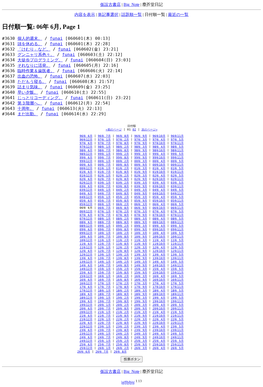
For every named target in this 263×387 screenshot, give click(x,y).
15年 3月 (140, 269)
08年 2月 (122, 218)
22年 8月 (122, 323)
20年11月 (177, 308)
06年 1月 (104, 204)
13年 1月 (104, 254)
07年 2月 (122, 211)
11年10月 (159, 244)
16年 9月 (140, 279)
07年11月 (177, 215)
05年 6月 (86, 200)
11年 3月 (140, 240)
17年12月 (86, 290)
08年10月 (159, 222)
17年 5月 (177, 283)
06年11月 (177, 208)
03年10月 (159, 186)
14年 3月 (140, 261)
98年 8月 (122, 150)
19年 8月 (122, 301)
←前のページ (114, 129)
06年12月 (86, 211)
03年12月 (86, 190)
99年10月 (159, 157)
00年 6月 (86, 164)
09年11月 (177, 229)
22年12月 (86, 326)
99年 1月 (104, 154)
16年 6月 (86, 279)
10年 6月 (86, 236)
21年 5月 (177, 312)
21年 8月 (122, 315)
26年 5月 (177, 348)
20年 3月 (140, 305)
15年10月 (159, 272)
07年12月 (86, 218)
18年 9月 (140, 294)
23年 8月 (122, 330)
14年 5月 (177, 261)
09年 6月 (86, 229)
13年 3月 (140, 254)
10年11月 (177, 236)
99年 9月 (140, 157)
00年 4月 (159, 161)
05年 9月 (140, 200)
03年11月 (177, 186)
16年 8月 (122, 279)
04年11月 (177, 193)
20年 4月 (159, 305)
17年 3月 (140, 283)
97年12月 (86, 146)
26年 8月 (120, 351)
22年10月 (159, 323)
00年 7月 (104, 164)
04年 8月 (122, 193)
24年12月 (86, 341)
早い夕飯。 (27, 92)
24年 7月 (104, 337)
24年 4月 (159, 333)
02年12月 (86, 182)
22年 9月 (140, 323)
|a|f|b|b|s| (128, 382)
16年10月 (159, 279)
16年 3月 (140, 276)
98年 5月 (177, 146)
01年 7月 (104, 172)
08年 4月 (159, 218)
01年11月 (177, 172)
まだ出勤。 (27, 114)
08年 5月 (177, 218)
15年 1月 (104, 269)
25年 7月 (104, 344)
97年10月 (159, 143)
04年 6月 (86, 193)
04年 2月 (122, 190)
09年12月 (86, 233)
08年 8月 (122, 222)
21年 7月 (104, 315)
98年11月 (177, 150)
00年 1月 (104, 161)
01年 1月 (104, 168)
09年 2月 (122, 226)
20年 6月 (86, 308)
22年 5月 (177, 319)
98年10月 (159, 150)
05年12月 (86, 204)
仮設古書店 (110, 4)
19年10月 (159, 301)
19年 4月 (159, 297)
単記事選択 (108, 14)
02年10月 (159, 179)
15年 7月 (104, 272)
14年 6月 (86, 265)
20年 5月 (177, 305)
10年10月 (159, 236)
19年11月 (177, 301)
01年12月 (86, 175)
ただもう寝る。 (31, 81)
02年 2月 (122, 175)
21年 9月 (140, 315)
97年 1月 (104, 139)
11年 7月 (104, 244)
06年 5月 (177, 204)
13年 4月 (159, 254)
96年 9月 (140, 136)
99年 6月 (86, 157)
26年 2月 (122, 348)
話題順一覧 (131, 14)
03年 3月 (140, 182)
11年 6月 (86, 244)
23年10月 (159, 330)
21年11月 (177, 315)
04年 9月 (140, 193)
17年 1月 (104, 283)
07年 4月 (159, 211)
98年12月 (86, 154)
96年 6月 (86, 136)
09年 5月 (177, 226)
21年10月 (159, 315)
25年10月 (159, 344)
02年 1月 (104, 175)
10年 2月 (122, 233)
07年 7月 (104, 215)
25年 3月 (140, 341)
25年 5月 (177, 341)
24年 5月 (177, 333)
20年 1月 (104, 305)
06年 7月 (104, 208)
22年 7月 (104, 323)
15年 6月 (86, 272)
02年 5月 (177, 175)
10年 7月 (104, 236)
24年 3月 (140, 333)
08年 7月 (104, 222)
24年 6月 (86, 337)
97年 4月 (159, 139)
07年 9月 (140, 215)
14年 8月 (122, 265)
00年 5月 (177, 161)
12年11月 (177, 251)
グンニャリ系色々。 (35, 54)
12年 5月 (177, 247)
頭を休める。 (29, 44)
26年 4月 (159, 348)
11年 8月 (122, 244)
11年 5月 (177, 240)
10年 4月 (159, 233)
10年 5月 (177, 233)
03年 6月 (86, 186)
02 (134, 129)
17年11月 (177, 287)
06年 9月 (140, 208)
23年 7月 (104, 330)
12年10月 (159, 251)
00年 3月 (140, 161)
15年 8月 (122, 272)
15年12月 (86, 276)
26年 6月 (83, 351)
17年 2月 (122, 283)
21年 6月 (86, 315)
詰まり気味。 (29, 87)
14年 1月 (104, 261)
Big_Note (131, 4)
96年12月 (86, 139)
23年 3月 (140, 326)
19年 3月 (140, 297)
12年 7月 (104, 251)
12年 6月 (86, 251)
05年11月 (177, 200)
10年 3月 (140, 233)
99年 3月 (140, 154)
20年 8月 (122, 308)
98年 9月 (140, 150)
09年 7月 (104, 229)
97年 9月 (140, 143)
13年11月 (177, 258)
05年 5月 (177, 197)
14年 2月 (122, 261)
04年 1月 (104, 190)
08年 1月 (104, 218)
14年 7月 (104, 265)
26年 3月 (140, 348)
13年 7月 (104, 258)
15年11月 (177, 272)
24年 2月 (122, 333)
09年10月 (159, 229)
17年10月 (159, 287)
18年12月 (86, 297)
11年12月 (86, 247)
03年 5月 (177, 182)
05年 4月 (159, 197)
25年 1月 (104, 341)
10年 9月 (140, 236)
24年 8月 (122, 337)
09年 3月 (140, 226)
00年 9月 (140, 164)
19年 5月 (177, 297)
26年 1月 (104, 348)
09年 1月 (104, 226)
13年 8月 (122, 258)
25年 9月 (140, 344)
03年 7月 (104, 186)
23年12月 (86, 333)
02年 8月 (122, 179)
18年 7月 (104, 294)
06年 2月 (122, 204)
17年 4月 (159, 283)
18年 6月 (86, 294)
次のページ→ (149, 129)
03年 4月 (159, 182)
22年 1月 (104, 319)
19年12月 (86, 305)
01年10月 (159, 172)
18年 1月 (104, 290)
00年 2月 (122, 161)
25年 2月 (122, 341)
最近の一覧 (178, 14)
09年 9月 (140, 229)
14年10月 (159, 265)
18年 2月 (122, 290)
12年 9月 (140, 251)
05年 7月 (104, 200)
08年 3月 (140, 218)
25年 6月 (86, 344)
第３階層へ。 (29, 103)
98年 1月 (104, 146)
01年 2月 (122, 168)
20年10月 (159, 308)
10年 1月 (104, 233)
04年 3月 (140, 190)
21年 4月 (159, 312)
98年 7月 (104, 150)
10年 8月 (122, 236)
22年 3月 (140, 319)
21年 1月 (104, 312)
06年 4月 (159, 204)
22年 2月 (122, 319)
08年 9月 (140, 222)
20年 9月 (140, 308)
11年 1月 (104, 240)
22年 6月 (86, 323)
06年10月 (159, 208)
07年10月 (159, 215)
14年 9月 (140, 265)
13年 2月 (122, 254)
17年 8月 (122, 287)
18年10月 (159, 294)
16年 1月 (104, 276)
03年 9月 (140, 186)
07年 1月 (104, 211)
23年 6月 (86, 330)
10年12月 (86, 240)
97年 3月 (140, 139)
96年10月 (159, 136)
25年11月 (177, 344)
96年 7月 (104, 136)
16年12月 (86, 283)
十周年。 (25, 108)
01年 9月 (140, 172)
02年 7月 (104, 179)
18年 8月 (122, 294)
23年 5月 (177, 326)
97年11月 (177, 143)
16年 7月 (104, 279)
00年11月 (177, 164)
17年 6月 (86, 287)
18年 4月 (159, 290)
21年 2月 (122, 312)
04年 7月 (104, 193)
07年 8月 (122, 215)
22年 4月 (159, 319)
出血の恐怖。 (29, 76)
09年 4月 (159, 226)
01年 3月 (140, 168)
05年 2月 (122, 197)
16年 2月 (122, 276)
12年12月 (86, 254)
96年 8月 (122, 136)
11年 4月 (159, 240)
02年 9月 (140, 179)
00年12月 (86, 168)
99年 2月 (122, 154)
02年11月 (177, 179)
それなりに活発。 (33, 65)
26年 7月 (102, 351)
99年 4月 (159, 154)
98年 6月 (86, 150)
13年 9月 (140, 258)
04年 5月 (177, 190)
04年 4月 (159, 190)
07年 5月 (177, 211)
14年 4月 (159, 261)
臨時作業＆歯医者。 (35, 71)
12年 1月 (104, 247)
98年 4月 (159, 146)
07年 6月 (86, 215)
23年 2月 (122, 326)
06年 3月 (140, 204)
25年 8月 (122, 344)
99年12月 (86, 161)
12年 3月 (140, 247)
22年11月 (177, 323)
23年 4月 (159, 326)
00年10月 (159, 164)
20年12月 (86, 312)
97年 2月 (122, 139)
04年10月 (159, 193)
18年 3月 (140, 290)
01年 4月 (159, 168)
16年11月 (177, 279)
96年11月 (177, 136)
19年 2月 (122, 297)
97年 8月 (122, 143)
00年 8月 (122, 164)
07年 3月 (140, 211)
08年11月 (177, 222)
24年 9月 (140, 337)
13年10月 (159, 258)
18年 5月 (177, 290)
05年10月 (159, 200)
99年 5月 (177, 154)
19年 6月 (86, 301)
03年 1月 (104, 182)
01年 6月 (86, 172)
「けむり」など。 (33, 49)
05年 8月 (122, 200)
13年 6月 (86, 258)
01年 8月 (122, 172)
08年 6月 (86, 222)
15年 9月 (140, 272)
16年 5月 (177, 276)
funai (56, 38)
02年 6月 (86, 179)
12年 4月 (159, 247)
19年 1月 (104, 297)
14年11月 (177, 265)
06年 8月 (122, 208)
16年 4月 (159, 276)
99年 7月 (104, 157)
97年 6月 (86, 143)
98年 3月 (140, 146)
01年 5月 (177, 168)
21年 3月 (140, 312)
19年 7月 (104, 301)
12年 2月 (122, 247)
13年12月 (86, 261)
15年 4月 (159, 269)
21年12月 (86, 319)
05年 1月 (104, 197)
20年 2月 (122, 305)
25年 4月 (159, 341)
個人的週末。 (29, 38)
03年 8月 (122, 186)
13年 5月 (177, 254)
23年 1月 (104, 326)
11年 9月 (140, 244)
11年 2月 (122, 240)
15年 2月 (122, 269)
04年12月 (86, 197)
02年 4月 (159, 175)
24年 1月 (104, 333)
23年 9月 (140, 330)
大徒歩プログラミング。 (40, 60)
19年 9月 (140, 301)
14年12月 (86, 269)
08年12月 (86, 226)
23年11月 (177, 330)
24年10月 (159, 337)
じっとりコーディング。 (40, 98)
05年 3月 (140, 197)
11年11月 (177, 244)
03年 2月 (122, 182)
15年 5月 (177, 269)
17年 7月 (104, 287)
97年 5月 (177, 139)
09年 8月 (122, 229)
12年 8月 (122, 251)
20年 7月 (104, 308)
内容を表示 (84, 14)
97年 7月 (104, 143)
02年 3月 (140, 175)
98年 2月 (122, 146)
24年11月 (177, 337)
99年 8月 (122, 157)
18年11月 (177, 294)
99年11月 (177, 157)
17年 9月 (140, 287)
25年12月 (86, 348)
